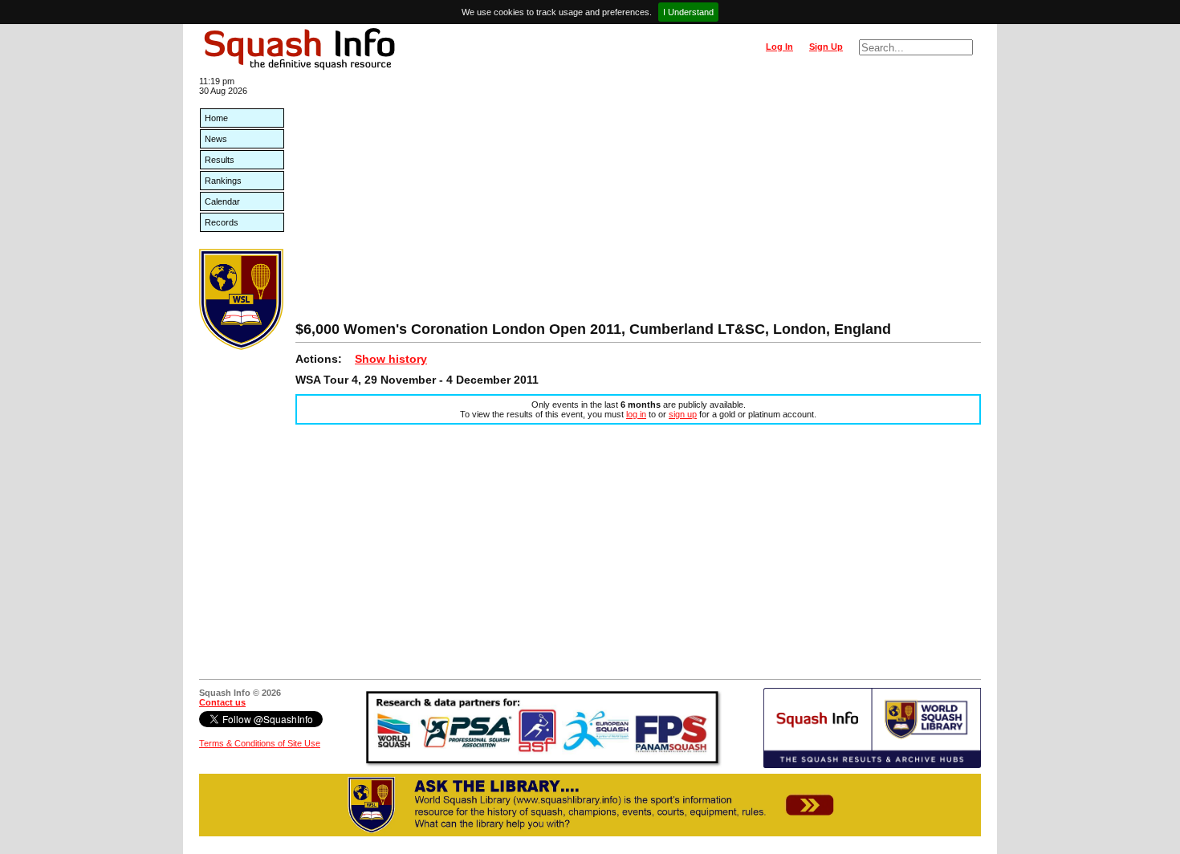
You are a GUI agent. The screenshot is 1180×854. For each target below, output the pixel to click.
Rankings (223, 180)
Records (221, 222)
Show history (391, 358)
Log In (779, 46)
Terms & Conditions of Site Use (259, 743)
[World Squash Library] (241, 347)
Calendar (222, 201)
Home (216, 118)
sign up (683, 414)
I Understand (688, 12)
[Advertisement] (638, 200)
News (216, 139)
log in (636, 414)
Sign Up (826, 46)
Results (219, 160)
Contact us (222, 702)
